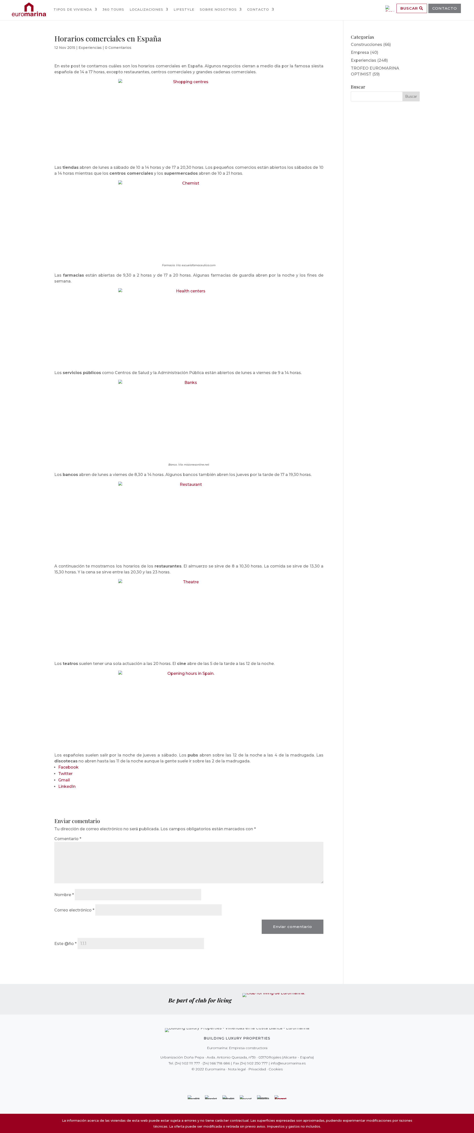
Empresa (360, 52)
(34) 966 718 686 (216, 1063)
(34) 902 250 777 (254, 1063)
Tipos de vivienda (73, 9)
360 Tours (113, 9)
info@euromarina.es (288, 1063)
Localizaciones (146, 9)
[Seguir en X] (227, 1079)
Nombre (64, 894)
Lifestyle (184, 9)
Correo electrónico (74, 910)
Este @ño (65, 943)
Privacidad (257, 1069)
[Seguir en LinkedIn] (254, 1079)
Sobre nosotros (218, 9)
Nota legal (237, 1069)
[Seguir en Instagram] (233, 1079)
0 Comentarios (118, 47)
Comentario (67, 838)
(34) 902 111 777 (187, 1063)
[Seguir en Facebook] (220, 1079)
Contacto (258, 9)
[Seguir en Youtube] (247, 1079)
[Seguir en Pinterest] (240, 1079)
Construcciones (366, 44)
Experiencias (90, 47)
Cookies (276, 1069)
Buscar (409, 8)
